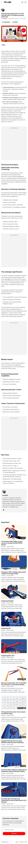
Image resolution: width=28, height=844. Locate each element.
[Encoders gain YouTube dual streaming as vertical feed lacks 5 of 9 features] (14, 789)
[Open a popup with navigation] (2, 2)
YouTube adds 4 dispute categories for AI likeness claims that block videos (14, 770)
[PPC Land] (7, 2)
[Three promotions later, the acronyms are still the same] (14, 702)
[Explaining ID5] (14, 619)
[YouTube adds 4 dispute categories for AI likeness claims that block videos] (14, 760)
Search (22, 2)
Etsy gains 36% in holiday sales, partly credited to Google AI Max (13, 572)
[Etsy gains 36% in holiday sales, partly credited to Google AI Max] (14, 563)
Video (3, 45)
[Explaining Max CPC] (14, 646)
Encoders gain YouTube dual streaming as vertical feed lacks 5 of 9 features (13, 800)
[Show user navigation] (25, 2)
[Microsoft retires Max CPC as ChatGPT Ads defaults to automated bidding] (14, 673)
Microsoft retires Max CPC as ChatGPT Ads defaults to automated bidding (14, 683)
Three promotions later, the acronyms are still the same (13, 712)
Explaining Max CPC (7, 655)
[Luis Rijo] (3, 10)
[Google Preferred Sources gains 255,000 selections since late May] (14, 731)
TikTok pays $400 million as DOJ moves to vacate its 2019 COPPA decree (12, 543)
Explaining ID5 (6, 628)
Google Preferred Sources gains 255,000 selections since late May (12, 741)
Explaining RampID (7, 601)
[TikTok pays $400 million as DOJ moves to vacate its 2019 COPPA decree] (14, 532)
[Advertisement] (14, 144)
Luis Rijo (5, 18)
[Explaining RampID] (14, 592)
